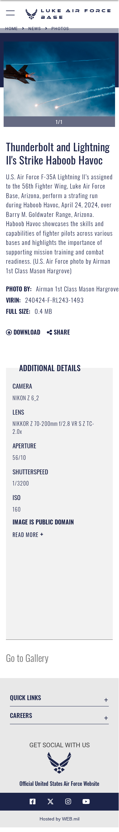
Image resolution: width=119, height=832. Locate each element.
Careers (21, 715)
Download (26, 332)
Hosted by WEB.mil (59, 818)
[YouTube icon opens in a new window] (86, 802)
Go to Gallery (27, 657)
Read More (26, 535)
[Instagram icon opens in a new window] (68, 802)
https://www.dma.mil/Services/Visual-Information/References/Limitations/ (53, 627)
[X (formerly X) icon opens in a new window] (50, 802)
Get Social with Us (59, 745)
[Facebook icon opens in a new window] (33, 802)
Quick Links (25, 697)
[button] (10, 14)
